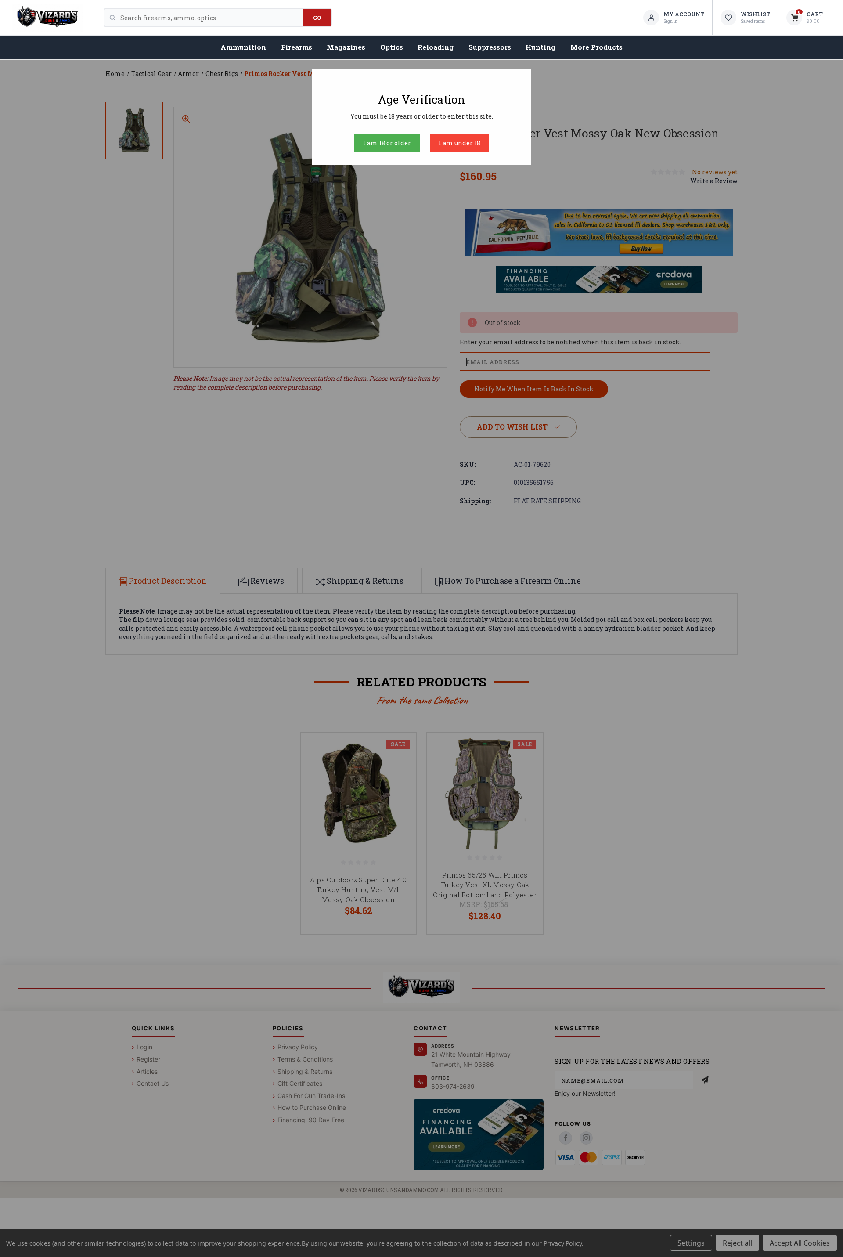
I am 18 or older (387, 143)
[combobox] (211, 17)
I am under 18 (459, 143)
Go (317, 17)
